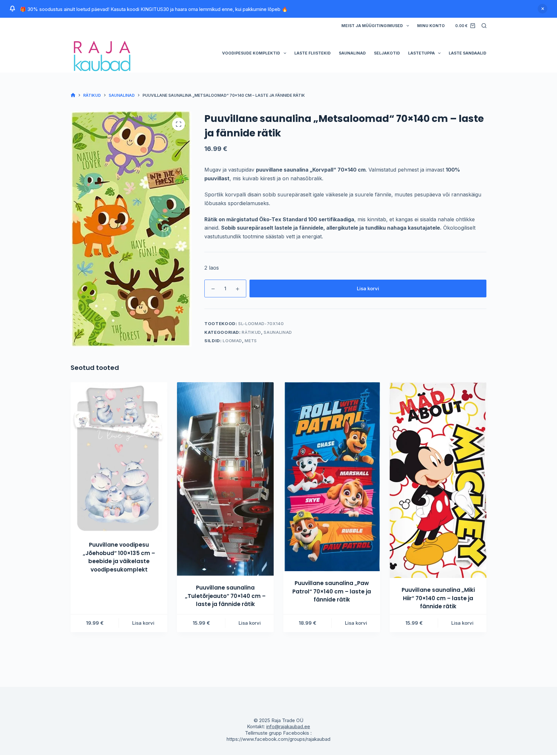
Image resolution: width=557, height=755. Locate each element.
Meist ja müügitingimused (372, 25)
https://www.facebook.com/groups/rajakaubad (278, 739)
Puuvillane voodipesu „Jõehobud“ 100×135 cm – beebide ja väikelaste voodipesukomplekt (119, 557)
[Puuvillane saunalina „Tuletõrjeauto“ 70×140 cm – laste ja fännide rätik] (225, 479)
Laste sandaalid (467, 53)
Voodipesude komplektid (251, 53)
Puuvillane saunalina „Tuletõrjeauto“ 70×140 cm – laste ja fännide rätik (225, 596)
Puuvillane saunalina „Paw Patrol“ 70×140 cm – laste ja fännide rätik (331, 591)
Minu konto (431, 25)
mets (251, 340)
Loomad (232, 340)
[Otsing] (484, 25)
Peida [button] (542, 9)
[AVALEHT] (73, 95)
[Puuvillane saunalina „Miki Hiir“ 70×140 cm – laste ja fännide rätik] (438, 480)
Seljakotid (387, 53)
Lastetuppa (421, 53)
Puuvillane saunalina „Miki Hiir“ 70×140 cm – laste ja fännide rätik (438, 598)
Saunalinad (352, 53)
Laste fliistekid (312, 53)
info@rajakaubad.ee (288, 726)
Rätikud (251, 332)
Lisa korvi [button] (143, 623)
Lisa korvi (368, 288)
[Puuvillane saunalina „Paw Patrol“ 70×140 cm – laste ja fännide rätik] (331, 476)
